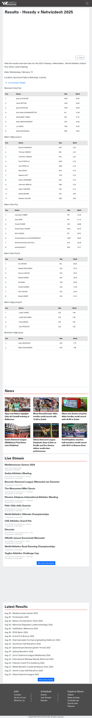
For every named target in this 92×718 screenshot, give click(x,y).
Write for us (19, 700)
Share (81, 57)
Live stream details (16, 82)
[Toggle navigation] (87, 3)
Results (44, 700)
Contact (17, 694)
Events (44, 694)
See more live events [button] (46, 563)
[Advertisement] (46, 36)
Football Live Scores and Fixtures (73, 703)
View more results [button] (46, 679)
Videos (71, 694)
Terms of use (20, 697)
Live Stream (46, 697)
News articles (74, 697)
